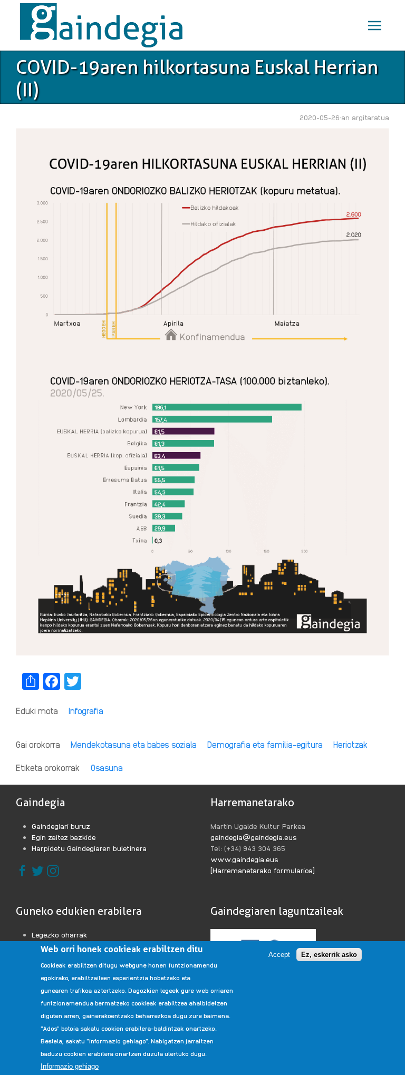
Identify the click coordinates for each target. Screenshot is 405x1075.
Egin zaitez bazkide (64, 837)
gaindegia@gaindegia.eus (253, 837)
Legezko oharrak (60, 934)
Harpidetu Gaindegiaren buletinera (89, 848)
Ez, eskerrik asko (329, 955)
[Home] (103, 25)
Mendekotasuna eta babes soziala (134, 744)
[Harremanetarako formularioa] (262, 870)
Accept (279, 955)
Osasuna (107, 768)
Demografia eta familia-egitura (265, 744)
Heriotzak (350, 744)
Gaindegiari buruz (61, 826)
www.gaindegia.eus (244, 859)
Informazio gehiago (70, 1066)
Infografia (86, 711)
